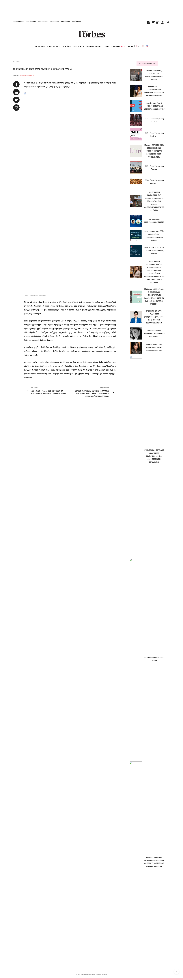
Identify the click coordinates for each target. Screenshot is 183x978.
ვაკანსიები (65, 21)
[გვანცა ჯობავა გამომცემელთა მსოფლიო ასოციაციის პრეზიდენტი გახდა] (137, 91)
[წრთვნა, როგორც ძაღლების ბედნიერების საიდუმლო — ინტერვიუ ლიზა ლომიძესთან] (137, 861)
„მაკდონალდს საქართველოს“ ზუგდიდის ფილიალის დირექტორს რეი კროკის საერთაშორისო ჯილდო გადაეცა (154, 201)
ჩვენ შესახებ (18, 21)
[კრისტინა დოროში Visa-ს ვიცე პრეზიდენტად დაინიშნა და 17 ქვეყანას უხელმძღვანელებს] (137, 317)
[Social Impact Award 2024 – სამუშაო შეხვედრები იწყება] (137, 251)
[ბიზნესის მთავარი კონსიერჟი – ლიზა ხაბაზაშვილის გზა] (137, 348)
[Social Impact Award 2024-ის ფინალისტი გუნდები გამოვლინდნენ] (137, 106)
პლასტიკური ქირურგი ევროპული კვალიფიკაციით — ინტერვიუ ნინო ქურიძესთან (154, 456)
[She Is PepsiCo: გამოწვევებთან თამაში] (137, 221)
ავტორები (54, 21)
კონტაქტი (76, 21)
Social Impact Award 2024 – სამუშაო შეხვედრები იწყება (154, 251)
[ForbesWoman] (91, 34)
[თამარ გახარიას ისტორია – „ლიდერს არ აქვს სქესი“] (137, 333)
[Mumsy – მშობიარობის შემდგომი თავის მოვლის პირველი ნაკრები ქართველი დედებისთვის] (137, 151)
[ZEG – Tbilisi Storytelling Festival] (137, 120)
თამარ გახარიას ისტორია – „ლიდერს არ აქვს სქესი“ (154, 334)
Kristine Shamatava (27, 76)
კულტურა (78, 46)
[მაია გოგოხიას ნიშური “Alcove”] (137, 659)
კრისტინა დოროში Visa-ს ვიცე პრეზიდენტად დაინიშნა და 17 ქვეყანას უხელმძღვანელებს (154, 317)
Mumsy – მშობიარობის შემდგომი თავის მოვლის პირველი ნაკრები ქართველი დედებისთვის (154, 151)
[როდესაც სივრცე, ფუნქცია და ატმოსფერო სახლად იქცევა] (137, 75)
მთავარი (40, 46)
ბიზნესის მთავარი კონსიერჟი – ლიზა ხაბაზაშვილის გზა (154, 348)
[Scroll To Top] (176, 971)
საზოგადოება (93, 46)
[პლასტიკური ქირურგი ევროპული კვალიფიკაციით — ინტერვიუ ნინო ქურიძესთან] (137, 456)
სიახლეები (53, 46)
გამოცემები (31, 21)
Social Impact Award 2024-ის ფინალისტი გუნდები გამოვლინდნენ (154, 106)
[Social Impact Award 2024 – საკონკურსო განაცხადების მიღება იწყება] (137, 236)
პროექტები (43, 21)
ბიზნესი (67, 46)
